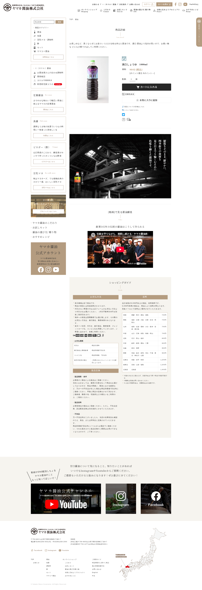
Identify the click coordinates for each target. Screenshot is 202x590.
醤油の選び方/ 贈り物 (44, 232)
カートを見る (163, 4)
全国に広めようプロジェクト (75, 572)
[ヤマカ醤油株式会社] (24, 7)
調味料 (48, 566)
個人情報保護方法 (98, 566)
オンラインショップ (70, 559)
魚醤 (39, 36)
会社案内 (122, 4)
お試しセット (39, 227)
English (192, 4)
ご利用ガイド (96, 559)
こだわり (68, 563)
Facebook (38, 550)
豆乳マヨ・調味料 (45, 40)
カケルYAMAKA (44, 80)
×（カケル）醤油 (109, 4)
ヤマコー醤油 (43, 51)
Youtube (65, 550)
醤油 (76, 19)
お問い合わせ (134, 4)
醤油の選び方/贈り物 (72, 569)
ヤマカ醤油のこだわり (44, 222)
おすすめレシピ (41, 236)
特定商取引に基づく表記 (100, 563)
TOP (71, 19)
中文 (196, 4)
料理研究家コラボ (45, 84)
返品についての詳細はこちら (134, 106)
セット (40, 47)
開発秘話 (41, 76)
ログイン (147, 4)
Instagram (52, 550)
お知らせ (95, 4)
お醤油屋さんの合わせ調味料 (50, 73)
